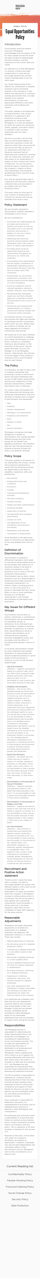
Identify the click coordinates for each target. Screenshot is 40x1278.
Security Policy (20, 1199)
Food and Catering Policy (20, 1187)
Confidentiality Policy (20, 1174)
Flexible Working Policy (20, 1181)
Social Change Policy (20, 1193)
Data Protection (20, 1206)
